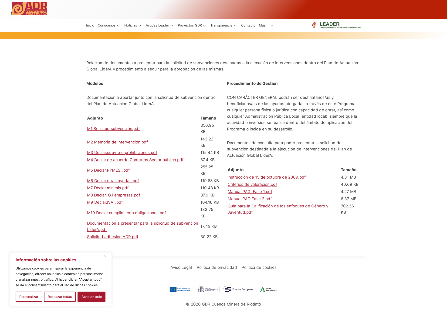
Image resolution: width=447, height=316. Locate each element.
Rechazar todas (60, 297)
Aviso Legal (181, 267)
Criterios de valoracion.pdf (252, 184)
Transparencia (221, 25)
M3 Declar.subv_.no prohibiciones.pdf (122, 152)
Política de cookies (259, 267)
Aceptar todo (91, 297)
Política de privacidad (217, 267)
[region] (60, 279)
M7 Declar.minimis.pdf (108, 188)
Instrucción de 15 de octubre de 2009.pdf (267, 177)
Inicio (90, 25)
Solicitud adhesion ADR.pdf (112, 236)
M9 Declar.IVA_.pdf (105, 202)
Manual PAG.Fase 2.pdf (250, 198)
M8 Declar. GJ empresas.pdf (113, 195)
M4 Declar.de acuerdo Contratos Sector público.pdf (135, 159)
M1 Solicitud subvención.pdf (113, 128)
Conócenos (107, 25)
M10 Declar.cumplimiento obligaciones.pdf (126, 212)
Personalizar (28, 297)
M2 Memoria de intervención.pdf (117, 142)
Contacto (248, 25)
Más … (264, 25)
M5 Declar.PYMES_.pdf (108, 170)
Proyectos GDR (190, 25)
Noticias (130, 25)
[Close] (107, 256)
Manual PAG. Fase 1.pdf (250, 191)
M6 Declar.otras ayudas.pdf (113, 180)
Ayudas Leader (157, 25)
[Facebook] (314, 25)
